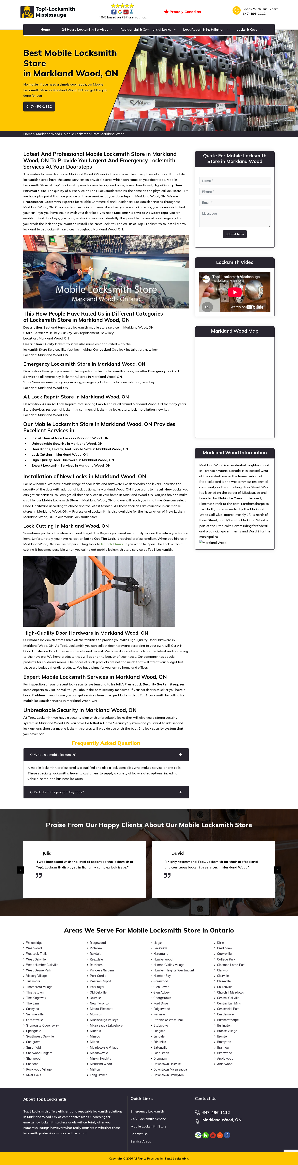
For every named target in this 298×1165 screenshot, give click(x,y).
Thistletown (35, 992)
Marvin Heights (100, 1058)
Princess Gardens (102, 970)
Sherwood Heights (39, 1053)
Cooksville (224, 954)
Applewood (225, 1058)
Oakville (95, 998)
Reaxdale (96, 959)
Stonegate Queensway (42, 1025)
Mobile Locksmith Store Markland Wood (94, 134)
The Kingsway (36, 998)
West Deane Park (38, 970)
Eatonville (160, 1047)
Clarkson (223, 970)
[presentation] (20, 870)
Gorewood (160, 981)
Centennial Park (228, 1009)
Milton (94, 1042)
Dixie (220, 943)
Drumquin (160, 1058)
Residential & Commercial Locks (145, 29)
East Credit (161, 1053)
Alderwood (225, 1064)
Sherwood (33, 1058)
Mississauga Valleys (104, 1020)
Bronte (222, 1036)
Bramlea (223, 1047)
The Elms (33, 1003)
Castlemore (225, 1014)
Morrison (96, 1014)
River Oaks (33, 1075)
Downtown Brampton (168, 1075)
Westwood (34, 948)
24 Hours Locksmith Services (85, 29)
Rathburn (96, 965)
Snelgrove (33, 1042)
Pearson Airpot (100, 981)
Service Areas (141, 1141)
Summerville (35, 1014)
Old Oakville (98, 992)
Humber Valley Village (168, 965)
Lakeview (160, 948)
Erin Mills (159, 1042)
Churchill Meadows (230, 992)
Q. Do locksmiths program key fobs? (57, 792)
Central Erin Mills (229, 1003)
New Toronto (99, 1003)
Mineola (95, 1031)
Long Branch (98, 1075)
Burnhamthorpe (228, 1020)
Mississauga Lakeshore (106, 1025)
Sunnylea (32, 1009)
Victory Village (36, 976)
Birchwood (224, 1053)
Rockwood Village (39, 1069)
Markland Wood (48, 134)
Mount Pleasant (101, 1009)
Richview (96, 948)
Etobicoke (160, 1025)
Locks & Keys (247, 29)
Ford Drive (160, 1003)
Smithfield (33, 1047)
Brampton (224, 1042)
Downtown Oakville (167, 1064)
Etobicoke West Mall (168, 1020)
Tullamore (33, 981)
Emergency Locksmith (147, 1111)
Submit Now (235, 234)
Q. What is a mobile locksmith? (53, 755)
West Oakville (36, 959)
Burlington (224, 1025)
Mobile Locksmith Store (148, 1126)
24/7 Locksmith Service (148, 1119)
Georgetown (162, 998)
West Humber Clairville (42, 965)
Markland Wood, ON (222, 1119)
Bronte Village (227, 1031)
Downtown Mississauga (170, 1069)
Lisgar (157, 943)
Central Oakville (228, 998)
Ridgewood (98, 943)
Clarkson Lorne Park (231, 965)
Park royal (97, 987)
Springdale (33, 1031)
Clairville (223, 976)
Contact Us (139, 1134)
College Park (226, 959)
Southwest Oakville (40, 1036)
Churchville (225, 987)
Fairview (159, 1014)
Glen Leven (161, 987)
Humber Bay (162, 976)
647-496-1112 (254, 14)
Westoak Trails (36, 954)
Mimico (95, 1036)
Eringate (159, 1031)
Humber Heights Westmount (173, 970)
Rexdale (95, 954)
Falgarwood (161, 1009)
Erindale (159, 1036)
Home (45, 29)
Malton (95, 1069)
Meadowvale (99, 1053)
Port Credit (98, 976)
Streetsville (34, 1020)
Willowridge (34, 943)
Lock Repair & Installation (203, 29)
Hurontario (160, 954)
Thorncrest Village (39, 987)
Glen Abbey (161, 992)
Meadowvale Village (104, 1047)
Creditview (224, 948)
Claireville (224, 981)
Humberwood (163, 959)
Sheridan (32, 1064)
